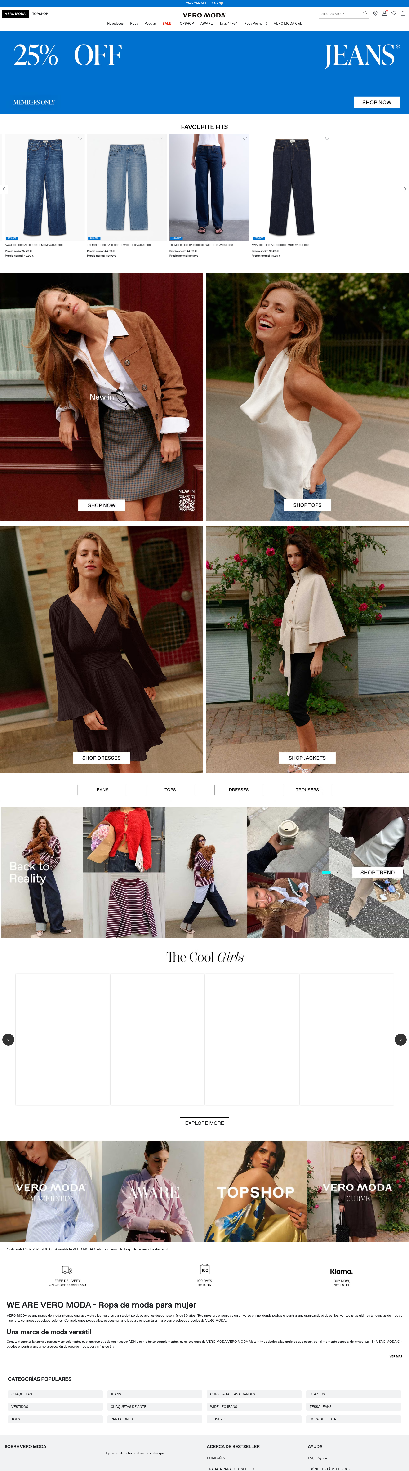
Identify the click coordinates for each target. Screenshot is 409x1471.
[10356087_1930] (101, 588)
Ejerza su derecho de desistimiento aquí (135, 1453)
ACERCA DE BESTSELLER (233, 1446)
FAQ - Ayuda (317, 1458)
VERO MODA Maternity (245, 1341)
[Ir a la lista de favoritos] (393, 14)
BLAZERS (317, 1394)
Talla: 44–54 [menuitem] (228, 23)
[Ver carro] (403, 14)
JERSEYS (217, 1419)
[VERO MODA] (204, 16)
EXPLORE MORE (204, 1123)
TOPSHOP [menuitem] (186, 23)
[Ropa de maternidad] (51, 1191)
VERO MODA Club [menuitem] (288, 23)
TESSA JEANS (321, 1407)
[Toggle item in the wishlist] (75, 138)
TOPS (15, 1419)
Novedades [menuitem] (115, 23)
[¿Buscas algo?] (365, 12)
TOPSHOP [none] (40, 14)
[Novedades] (101, 397)
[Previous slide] (4, 189)
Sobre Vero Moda (25, 1446)
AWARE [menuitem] (206, 23)
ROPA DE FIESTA (323, 1419)
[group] (40, 198)
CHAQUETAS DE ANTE (128, 1407)
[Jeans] (204, 72)
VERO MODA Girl (389, 1341)
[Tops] (307, 459)
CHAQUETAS (21, 1394)
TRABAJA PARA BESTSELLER (230, 1469)
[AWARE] (153, 1191)
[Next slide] (405, 189)
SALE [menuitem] (167, 23)
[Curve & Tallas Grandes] (358, 1191)
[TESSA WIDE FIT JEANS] (204, 872)
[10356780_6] (307, 335)
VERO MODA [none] (15, 14)
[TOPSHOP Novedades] (255, 1191)
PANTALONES (122, 1419)
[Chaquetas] (307, 712)
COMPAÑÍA (216, 1458)
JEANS (116, 1394)
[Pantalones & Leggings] (307, 790)
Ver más (396, 1356)
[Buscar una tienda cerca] (375, 14)
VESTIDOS (19, 1407)
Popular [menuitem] (150, 23)
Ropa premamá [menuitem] (255, 23)
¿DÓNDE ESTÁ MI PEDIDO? (329, 1469)
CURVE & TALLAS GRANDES (232, 1394)
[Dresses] (101, 712)
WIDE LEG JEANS (223, 1407)
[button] (40, 187)
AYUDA (315, 1446)
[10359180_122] (307, 588)
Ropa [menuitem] (134, 23)
